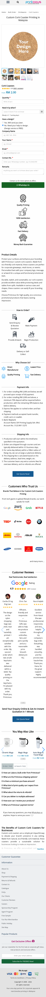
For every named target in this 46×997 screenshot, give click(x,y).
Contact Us (6, 884)
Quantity (6, 97)
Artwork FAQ (20, 766)
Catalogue (5, 888)
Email (5, 149)
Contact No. (7, 158)
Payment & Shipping (9, 876)
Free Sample (6, 916)
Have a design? (8, 119)
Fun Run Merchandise (10, 919)
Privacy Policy (31, 978)
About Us (5, 869)
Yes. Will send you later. (13, 123)
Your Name (7, 140)
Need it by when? (9, 108)
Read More (40, 849)
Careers (4, 904)
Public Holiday (7, 923)
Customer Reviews (8, 900)
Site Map (5, 927)
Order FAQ (7, 766)
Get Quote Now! (23, 474)
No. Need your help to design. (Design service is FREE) (16, 127)
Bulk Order (12, 12)
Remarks (5, 167)
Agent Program (7, 912)
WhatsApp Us (23, 185)
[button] (2, 630)
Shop (3, 873)
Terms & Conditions (17, 978)
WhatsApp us (37, 812)
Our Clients (6, 896)
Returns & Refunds (8, 880)
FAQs (4, 892)
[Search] (17, 2)
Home (4, 12)
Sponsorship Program (10, 908)
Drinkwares (22, 12)
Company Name (8, 131)
